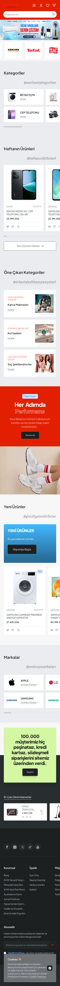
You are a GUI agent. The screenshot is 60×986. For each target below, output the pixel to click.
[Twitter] (22, 847)
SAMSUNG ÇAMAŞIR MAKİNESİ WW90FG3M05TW (24, 616)
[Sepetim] (54, 5)
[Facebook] (7, 847)
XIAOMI (9, 206)
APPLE (25, 680)
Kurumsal (9, 868)
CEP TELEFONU (29, 112)
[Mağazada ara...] (53, 14)
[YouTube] (38, 847)
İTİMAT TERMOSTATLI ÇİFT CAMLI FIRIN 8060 (28, 808)
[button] (14, 34)
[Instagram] (15, 847)
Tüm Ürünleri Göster (28, 246)
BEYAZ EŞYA (27, 95)
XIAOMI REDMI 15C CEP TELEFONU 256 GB (19, 213)
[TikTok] (30, 847)
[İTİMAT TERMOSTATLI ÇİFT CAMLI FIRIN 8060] (12, 812)
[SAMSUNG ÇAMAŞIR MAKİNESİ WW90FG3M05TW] (24, 587)
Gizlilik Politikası (38, 976)
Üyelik (33, 868)
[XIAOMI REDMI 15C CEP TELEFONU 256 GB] (23, 185)
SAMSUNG (52, 206)
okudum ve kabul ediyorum (31, 952)
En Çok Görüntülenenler (17, 796)
